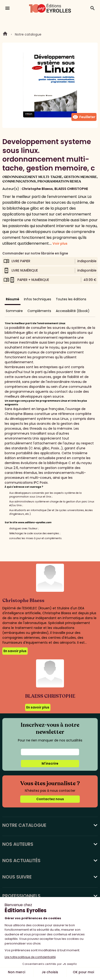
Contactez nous (50, 799)
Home (5, 34)
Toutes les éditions (71, 299)
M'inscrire (50, 763)
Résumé (12, 299)
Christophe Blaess (37, 188)
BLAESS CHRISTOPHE (71, 188)
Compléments (39, 311)
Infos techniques (37, 299)
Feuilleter (84, 117)
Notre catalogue (28, 34)
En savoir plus (15, 651)
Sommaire (14, 311)
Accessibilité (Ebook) (73, 311)
